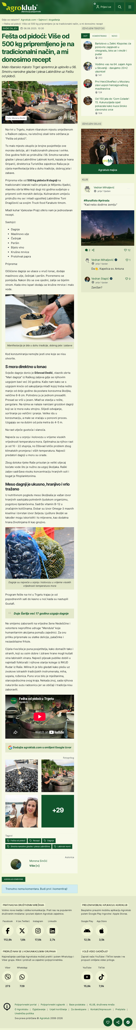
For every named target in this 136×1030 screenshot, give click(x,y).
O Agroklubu (21, 1009)
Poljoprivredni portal (26, 1004)
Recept (36, 840)
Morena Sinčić (38, 861)
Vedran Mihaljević (104, 187)
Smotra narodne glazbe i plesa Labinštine (30, 846)
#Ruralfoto (91, 200)
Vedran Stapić (100, 278)
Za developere (78, 1009)
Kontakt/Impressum (100, 1009)
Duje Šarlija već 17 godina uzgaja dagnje (41, 613)
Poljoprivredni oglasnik (53, 1004)
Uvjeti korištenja (58, 1009)
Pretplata (120, 1009)
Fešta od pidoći (17, 840)
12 (129, 250)
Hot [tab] (85, 36)
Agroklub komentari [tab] (13, 879)
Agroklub (45, 1018)
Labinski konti (64, 846)
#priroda (103, 200)
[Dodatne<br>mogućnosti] (128, 1022)
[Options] (128, 188)
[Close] (119, 6)
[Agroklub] (21, 7)
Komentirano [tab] (99, 36)
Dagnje (50, 840)
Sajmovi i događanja (49, 19)
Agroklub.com (28, 19)
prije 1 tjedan (104, 191)
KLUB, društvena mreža (101, 1004)
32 (65, 118)
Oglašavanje (38, 1009)
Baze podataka (77, 1004)
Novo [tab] (114, 36)
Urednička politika (24, 1013)
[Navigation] (129, 6)
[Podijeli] (118, 1022)
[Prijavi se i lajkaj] (107, 1022)
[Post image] (107, 228)
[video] (71, 118)
